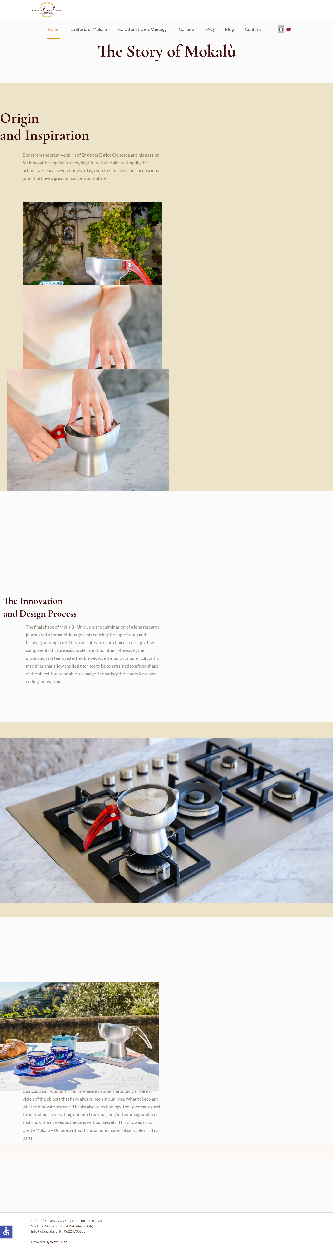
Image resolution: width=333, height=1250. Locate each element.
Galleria (186, 29)
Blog (229, 29)
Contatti (253, 29)
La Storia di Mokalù (88, 29)
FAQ (209, 29)
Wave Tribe (58, 1242)
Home (53, 29)
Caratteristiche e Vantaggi (143, 29)
